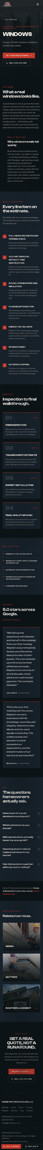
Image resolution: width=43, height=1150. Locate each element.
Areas (13, 1107)
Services (5, 1107)
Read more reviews (11, 620)
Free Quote (33, 1146)
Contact (29, 1111)
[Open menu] (37, 4)
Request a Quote (20, 1071)
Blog (22, 1111)
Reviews (14, 1111)
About (21, 1107)
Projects (5, 1111)
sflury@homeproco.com (11, 1123)
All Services (11, 19)
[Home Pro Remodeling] (7, 4)
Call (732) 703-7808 (18, 63)
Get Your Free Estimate (17, 55)
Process (29, 1107)
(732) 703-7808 (7, 1120)
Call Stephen (12, 1146)
